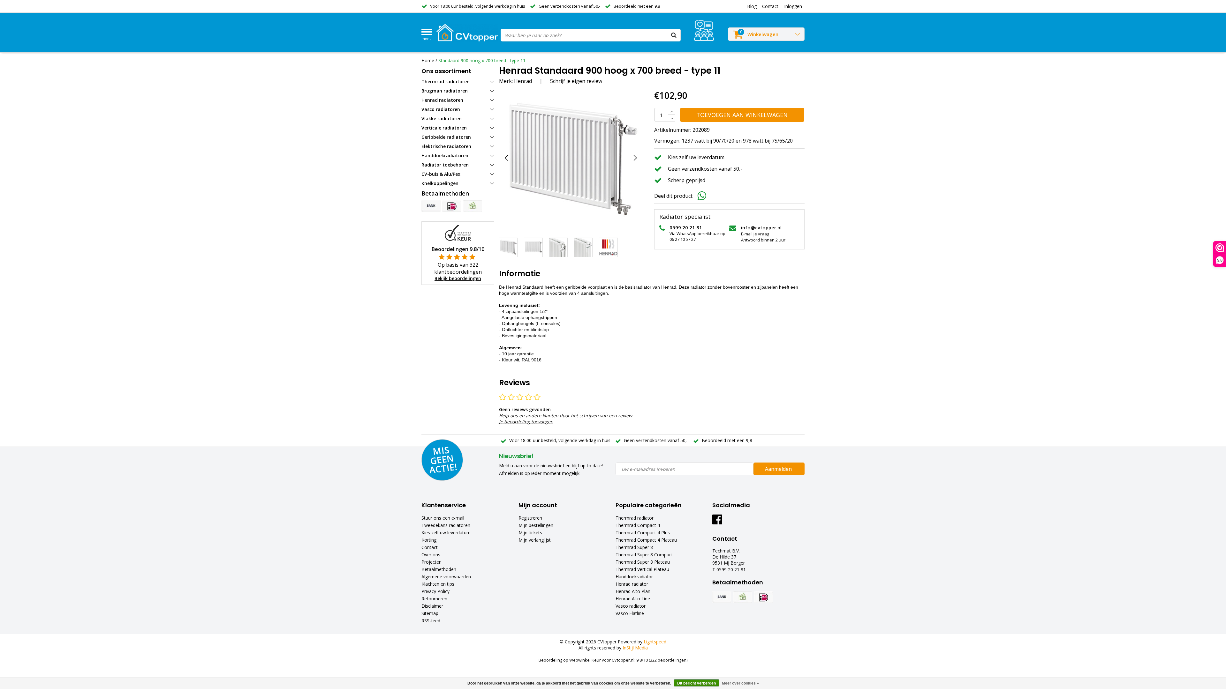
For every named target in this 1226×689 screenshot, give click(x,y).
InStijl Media (635, 648)
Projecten (431, 562)
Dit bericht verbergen (696, 683)
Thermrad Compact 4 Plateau (646, 540)
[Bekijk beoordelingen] (704, 30)
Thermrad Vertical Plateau (642, 569)
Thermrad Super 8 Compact (644, 555)
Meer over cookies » (740, 683)
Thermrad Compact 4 (638, 525)
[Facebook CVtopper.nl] (717, 522)
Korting (428, 540)
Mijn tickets (530, 533)
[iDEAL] (451, 206)
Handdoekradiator (634, 577)
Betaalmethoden (438, 569)
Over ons (430, 555)
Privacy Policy (435, 591)
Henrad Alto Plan (633, 591)
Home (427, 60)
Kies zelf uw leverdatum (446, 533)
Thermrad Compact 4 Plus (643, 533)
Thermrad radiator (635, 518)
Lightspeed (655, 642)
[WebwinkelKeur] (458, 232)
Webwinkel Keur (585, 660)
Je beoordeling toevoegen (526, 422)
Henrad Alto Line (633, 599)
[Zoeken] (674, 35)
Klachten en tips (437, 584)
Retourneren (434, 599)
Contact (429, 547)
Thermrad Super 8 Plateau (643, 562)
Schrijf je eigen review (576, 81)
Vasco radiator (631, 606)
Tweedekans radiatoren (445, 525)
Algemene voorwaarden (446, 577)
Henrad (523, 81)
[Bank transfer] (431, 206)
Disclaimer (432, 606)
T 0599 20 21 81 (729, 570)
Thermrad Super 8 (634, 547)
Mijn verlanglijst (534, 540)
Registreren (530, 518)
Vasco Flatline (630, 613)
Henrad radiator (632, 584)
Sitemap (429, 613)
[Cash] (472, 206)
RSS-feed (430, 621)
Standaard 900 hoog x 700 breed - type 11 (482, 60)
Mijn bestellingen (535, 525)
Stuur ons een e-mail (442, 518)
